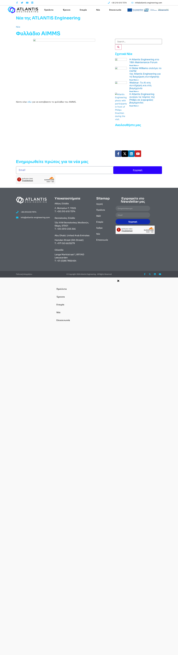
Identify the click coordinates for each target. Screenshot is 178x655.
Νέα (98, 9)
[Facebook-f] (17, 3)
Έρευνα (66, 9)
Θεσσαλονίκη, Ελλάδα (65, 218)
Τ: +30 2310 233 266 (65, 228)
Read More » (134, 65)
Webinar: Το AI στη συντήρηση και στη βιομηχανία (140, 85)
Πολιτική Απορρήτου (24, 274)
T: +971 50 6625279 (65, 243)
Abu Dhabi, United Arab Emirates (72, 235)
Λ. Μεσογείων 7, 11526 (65, 208)
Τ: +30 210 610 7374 (65, 211)
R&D (98, 216)
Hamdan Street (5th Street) (69, 240)
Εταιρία (83, 9)
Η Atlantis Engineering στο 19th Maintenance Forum (144, 61)
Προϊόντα (48, 9)
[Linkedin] (32, 3)
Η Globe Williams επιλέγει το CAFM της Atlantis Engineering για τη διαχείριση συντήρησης (145, 72)
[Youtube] (27, 3)
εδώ (29, 102)
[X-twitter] (125, 153)
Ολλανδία (59, 250)
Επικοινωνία (115, 9)
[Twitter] (22, 3)
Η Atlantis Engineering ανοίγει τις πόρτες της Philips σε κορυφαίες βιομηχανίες (142, 98)
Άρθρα (99, 228)
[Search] (118, 47)
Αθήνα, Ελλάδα (62, 203)
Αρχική (99, 204)
